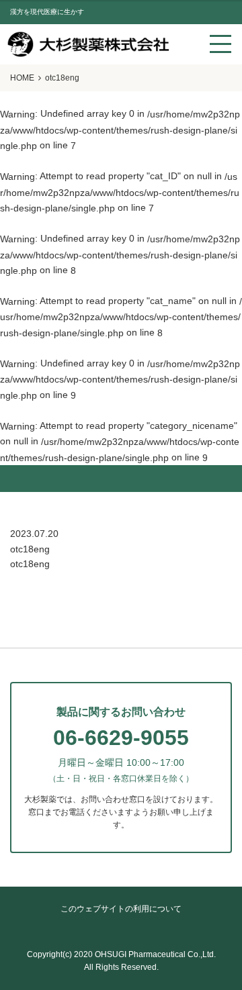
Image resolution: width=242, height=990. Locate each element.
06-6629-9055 (121, 738)
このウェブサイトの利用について (121, 908)
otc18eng (30, 563)
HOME (22, 78)
